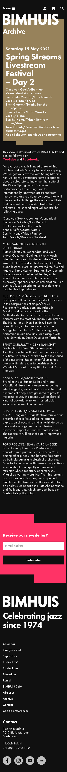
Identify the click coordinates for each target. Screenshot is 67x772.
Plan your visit (12, 650)
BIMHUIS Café (12, 686)
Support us (10, 656)
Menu (7, 8)
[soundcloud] (41, 760)
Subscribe (33, 560)
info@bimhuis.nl (12, 743)
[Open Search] (62, 8)
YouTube (9, 159)
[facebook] (7, 760)
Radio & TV (10, 662)
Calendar (9, 644)
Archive (14, 31)
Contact (8, 705)
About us (8, 692)
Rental (7, 680)
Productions (10, 668)
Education (9, 674)
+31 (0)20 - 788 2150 (16, 748)
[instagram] (18, 760)
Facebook (30, 159)
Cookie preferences (15, 710)
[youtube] (30, 760)
